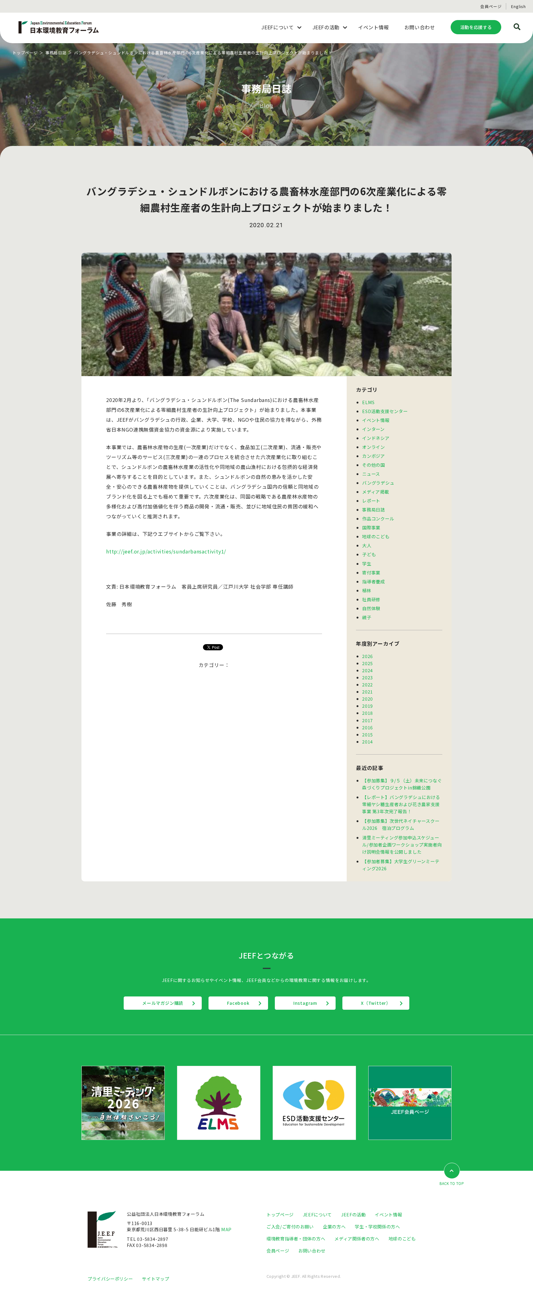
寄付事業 (371, 572)
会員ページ (491, 6)
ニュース (371, 473)
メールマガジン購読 (162, 1003)
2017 (367, 720)
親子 (366, 617)
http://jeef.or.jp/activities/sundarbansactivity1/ (166, 551)
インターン (373, 429)
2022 (367, 684)
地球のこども (376, 536)
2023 (367, 677)
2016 (367, 727)
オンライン (373, 447)
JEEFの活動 (353, 1214)
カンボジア (373, 456)
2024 (367, 670)
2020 (367, 698)
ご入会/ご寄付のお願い (290, 1226)
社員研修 (371, 599)
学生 (366, 563)
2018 (367, 713)
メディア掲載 (375, 491)
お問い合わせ (311, 1250)
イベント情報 (376, 420)
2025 (367, 663)
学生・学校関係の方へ (377, 1226)
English (518, 6)
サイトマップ (155, 1278)
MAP (226, 1229)
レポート (371, 500)
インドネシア (376, 438)
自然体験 (371, 608)
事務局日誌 (56, 53)
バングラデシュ (378, 482)
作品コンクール (378, 518)
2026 (367, 656)
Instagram (305, 1003)
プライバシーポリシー (110, 1278)
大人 (366, 545)
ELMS (368, 402)
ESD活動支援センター (385, 411)
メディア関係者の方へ (356, 1238)
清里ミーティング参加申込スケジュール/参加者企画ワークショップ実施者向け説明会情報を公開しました (402, 844)
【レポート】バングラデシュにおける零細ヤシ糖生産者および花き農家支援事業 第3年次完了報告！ (401, 804)
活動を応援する (476, 27)
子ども (369, 554)
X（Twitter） (376, 1003)
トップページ (25, 53)
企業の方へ (334, 1226)
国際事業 (371, 527)
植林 (366, 590)
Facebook (238, 1003)
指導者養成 (373, 581)
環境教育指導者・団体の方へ (295, 1238)
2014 (367, 741)
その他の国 (373, 465)
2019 (367, 705)
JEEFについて (317, 1214)
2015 (367, 734)
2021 (367, 691)
